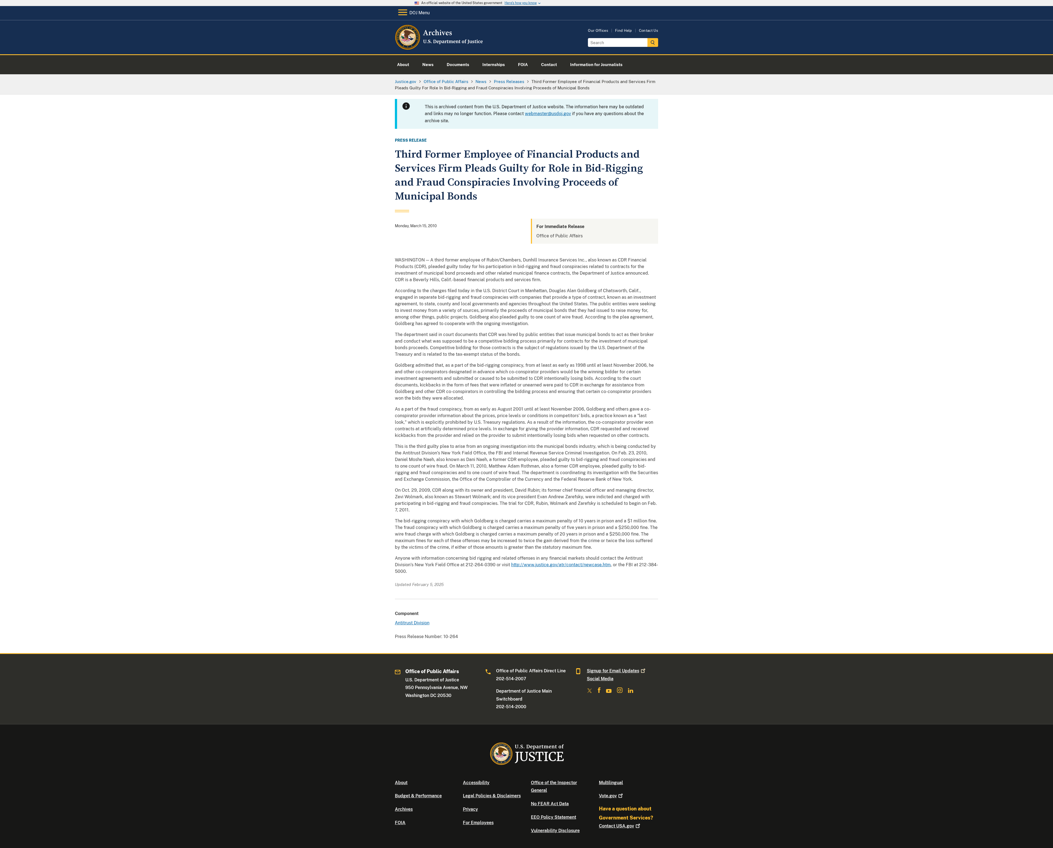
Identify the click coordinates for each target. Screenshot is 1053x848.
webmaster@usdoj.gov (548, 113)
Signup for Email (613, 670)
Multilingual (611, 782)
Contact (616, 826)
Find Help (623, 31)
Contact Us (648, 31)
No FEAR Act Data (550, 803)
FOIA (400, 822)
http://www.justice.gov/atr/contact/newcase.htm (561, 564)
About (401, 782)
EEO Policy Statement (553, 817)
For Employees (478, 822)
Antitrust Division (412, 622)
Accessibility (476, 782)
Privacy (470, 809)
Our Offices (598, 31)
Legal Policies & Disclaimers (492, 795)
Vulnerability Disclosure (555, 830)
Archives (404, 809)
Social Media (600, 678)
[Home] (439, 48)
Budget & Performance (418, 795)
